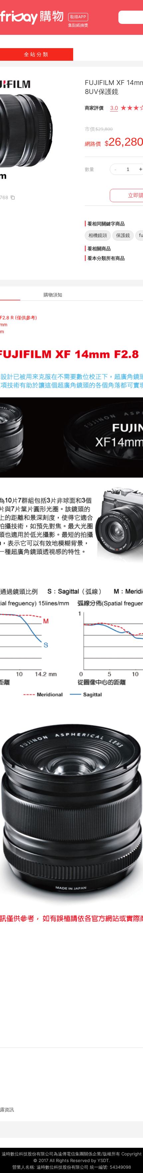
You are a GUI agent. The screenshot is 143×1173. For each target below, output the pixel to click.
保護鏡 (123, 235)
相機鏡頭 (97, 235)
